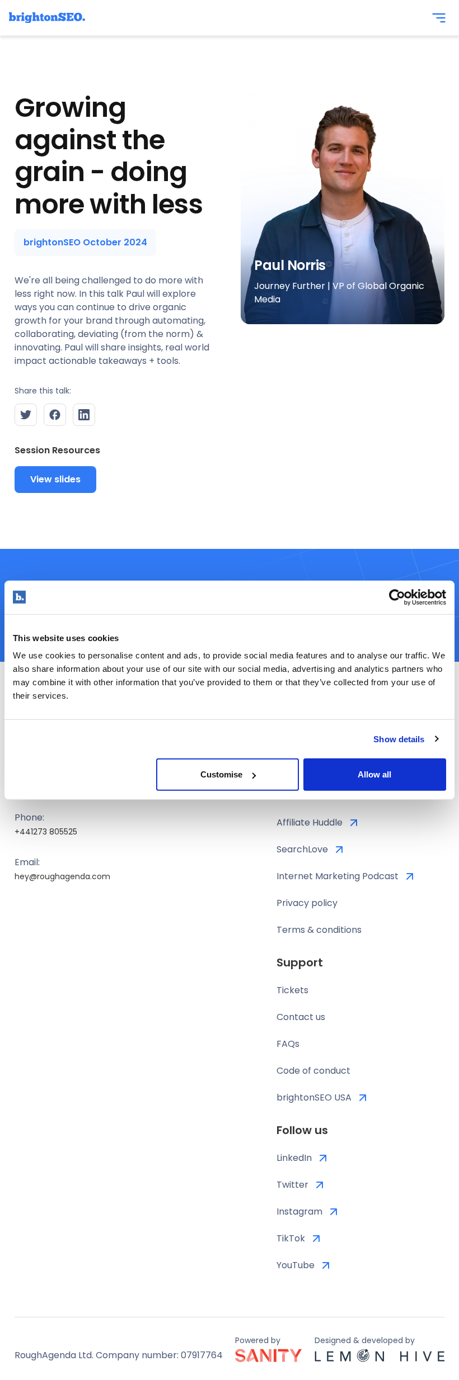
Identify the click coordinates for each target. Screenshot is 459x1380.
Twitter (292, 1184)
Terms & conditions (319, 929)
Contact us (301, 1017)
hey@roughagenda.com (62, 876)
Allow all (374, 774)
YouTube (296, 1265)
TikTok (291, 1238)
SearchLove (302, 849)
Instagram (299, 1211)
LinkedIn (294, 1157)
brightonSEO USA (314, 1097)
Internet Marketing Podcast (338, 876)
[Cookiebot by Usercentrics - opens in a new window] (397, 597)
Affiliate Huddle (310, 822)
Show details (398, 738)
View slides (55, 479)
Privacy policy (307, 903)
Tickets (292, 990)
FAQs (288, 1043)
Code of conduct (313, 1070)
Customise (221, 774)
